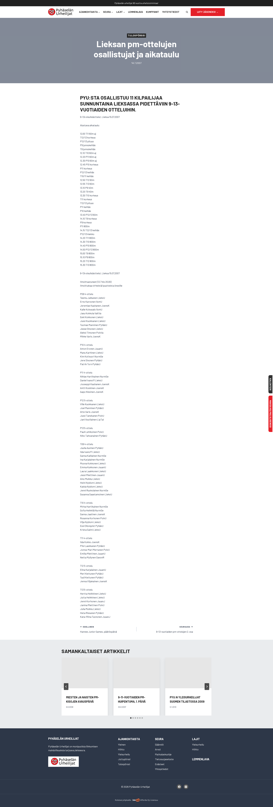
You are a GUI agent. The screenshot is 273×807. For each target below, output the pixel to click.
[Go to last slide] (66, 686)
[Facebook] (179, 786)
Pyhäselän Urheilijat (63, 738)
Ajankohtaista (129, 739)
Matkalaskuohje (163, 754)
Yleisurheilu (124, 754)
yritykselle (127, 800)
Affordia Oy (145, 800)
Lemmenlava (135, 12)
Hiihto (121, 749)
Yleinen (122, 744)
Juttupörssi (124, 759)
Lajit (196, 739)
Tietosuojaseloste (164, 759)
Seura (159, 739)
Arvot (158, 749)
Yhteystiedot (170, 12)
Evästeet (160, 764)
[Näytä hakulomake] (187, 12)
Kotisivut (118, 800)
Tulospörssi (136, 35)
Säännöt (159, 744)
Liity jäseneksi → (207, 12)
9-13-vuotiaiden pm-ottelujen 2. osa (174, 629)
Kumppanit (152, 12)
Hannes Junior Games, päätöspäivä (98, 629)
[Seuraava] (207, 686)
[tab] (131, 718)
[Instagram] (186, 786)
